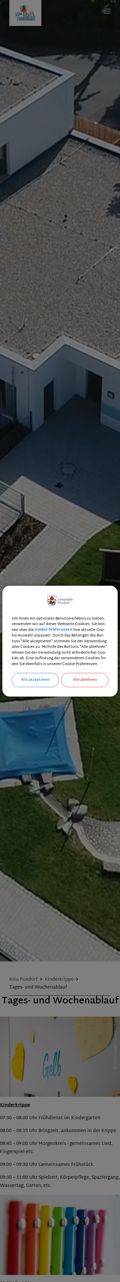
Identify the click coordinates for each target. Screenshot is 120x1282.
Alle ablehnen (85, 679)
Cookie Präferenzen (53, 629)
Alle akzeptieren (35, 679)
